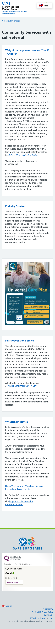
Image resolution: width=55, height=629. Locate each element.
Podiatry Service (15, 206)
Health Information (12, 21)
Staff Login (48, 615)
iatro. (50, 618)
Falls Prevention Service (19, 340)
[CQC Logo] (12, 560)
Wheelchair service (16, 421)
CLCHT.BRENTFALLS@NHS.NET (22, 386)
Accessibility (48, 609)
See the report (13, 582)
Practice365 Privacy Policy (42, 612)
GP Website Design (37, 618)
